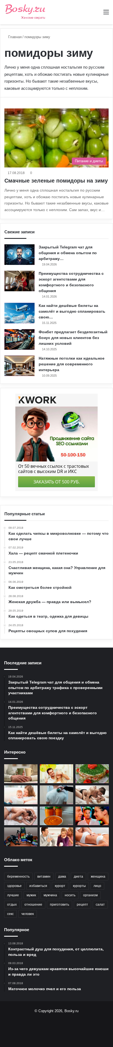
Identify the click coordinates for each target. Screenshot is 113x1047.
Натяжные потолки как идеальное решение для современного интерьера (71, 364)
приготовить (59, 904)
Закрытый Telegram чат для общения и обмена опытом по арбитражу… (68, 253)
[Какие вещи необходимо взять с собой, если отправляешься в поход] (21, 836)
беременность (18, 876)
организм (90, 895)
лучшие (13, 895)
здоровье (14, 886)
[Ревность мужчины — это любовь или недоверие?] (92, 816)
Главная (14, 37)
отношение (33, 904)
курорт (60, 886)
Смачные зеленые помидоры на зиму (56, 181)
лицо (97, 886)
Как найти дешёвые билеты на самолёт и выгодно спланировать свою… (72, 311)
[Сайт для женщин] (25, 12)
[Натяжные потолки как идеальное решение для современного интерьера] (19, 365)
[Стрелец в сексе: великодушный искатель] (92, 794)
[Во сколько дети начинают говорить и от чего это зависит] (21, 794)
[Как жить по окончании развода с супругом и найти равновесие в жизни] (21, 773)
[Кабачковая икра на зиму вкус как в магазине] (56, 816)
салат (100, 904)
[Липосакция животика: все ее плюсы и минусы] (92, 836)
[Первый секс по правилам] (21, 816)
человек (27, 914)
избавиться (38, 886)
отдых (12, 904)
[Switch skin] (96, 14)
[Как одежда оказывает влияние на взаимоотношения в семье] (56, 836)
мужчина (50, 895)
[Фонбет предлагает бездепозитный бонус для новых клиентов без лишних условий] (19, 339)
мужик (31, 895)
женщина (98, 876)
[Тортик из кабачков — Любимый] (92, 773)
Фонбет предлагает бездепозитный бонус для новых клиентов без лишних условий (73, 338)
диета (78, 876)
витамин (43, 876)
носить (70, 895)
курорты (79, 886)
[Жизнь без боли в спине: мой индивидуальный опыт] (56, 794)
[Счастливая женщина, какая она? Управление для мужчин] (56, 773)
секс (10, 914)
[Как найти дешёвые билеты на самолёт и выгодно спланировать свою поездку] (19, 313)
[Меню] (106, 14)
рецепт (82, 904)
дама (62, 876)
